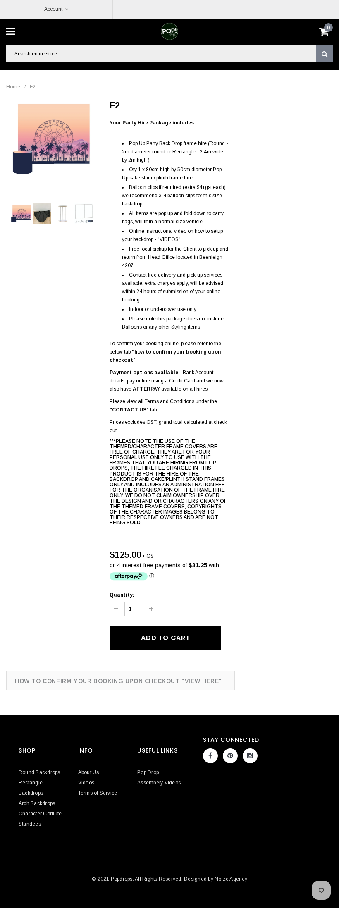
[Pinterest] (230, 755)
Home (13, 87)
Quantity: (122, 595)
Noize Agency (231, 879)
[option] (51, 138)
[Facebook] (210, 755)
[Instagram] (250, 755)
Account (53, 9)
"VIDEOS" (169, 239)
